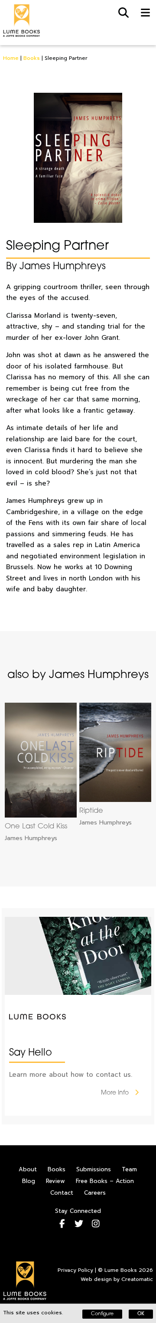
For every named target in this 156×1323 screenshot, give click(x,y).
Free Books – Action (105, 1181)
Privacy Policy (75, 1270)
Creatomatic (137, 1279)
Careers (95, 1193)
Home (11, 58)
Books (31, 58)
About (28, 1169)
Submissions (93, 1169)
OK (140, 1314)
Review (55, 1181)
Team (129, 1169)
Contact (61, 1193)
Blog (28, 1181)
